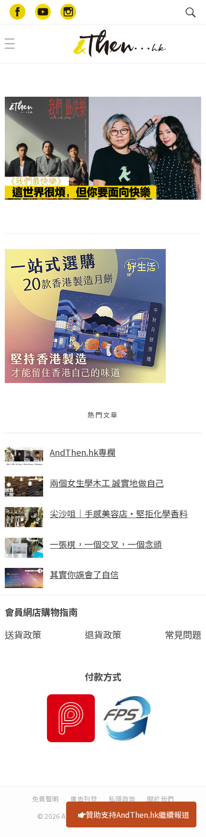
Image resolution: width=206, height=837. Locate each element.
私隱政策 (122, 798)
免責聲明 (45, 798)
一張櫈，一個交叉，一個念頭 (106, 544)
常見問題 (183, 634)
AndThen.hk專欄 (82, 452)
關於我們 (160, 798)
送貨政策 (23, 634)
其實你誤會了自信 (84, 574)
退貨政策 (103, 634)
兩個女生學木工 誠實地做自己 (107, 482)
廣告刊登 (83, 798)
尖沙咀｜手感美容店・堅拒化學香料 (119, 513)
